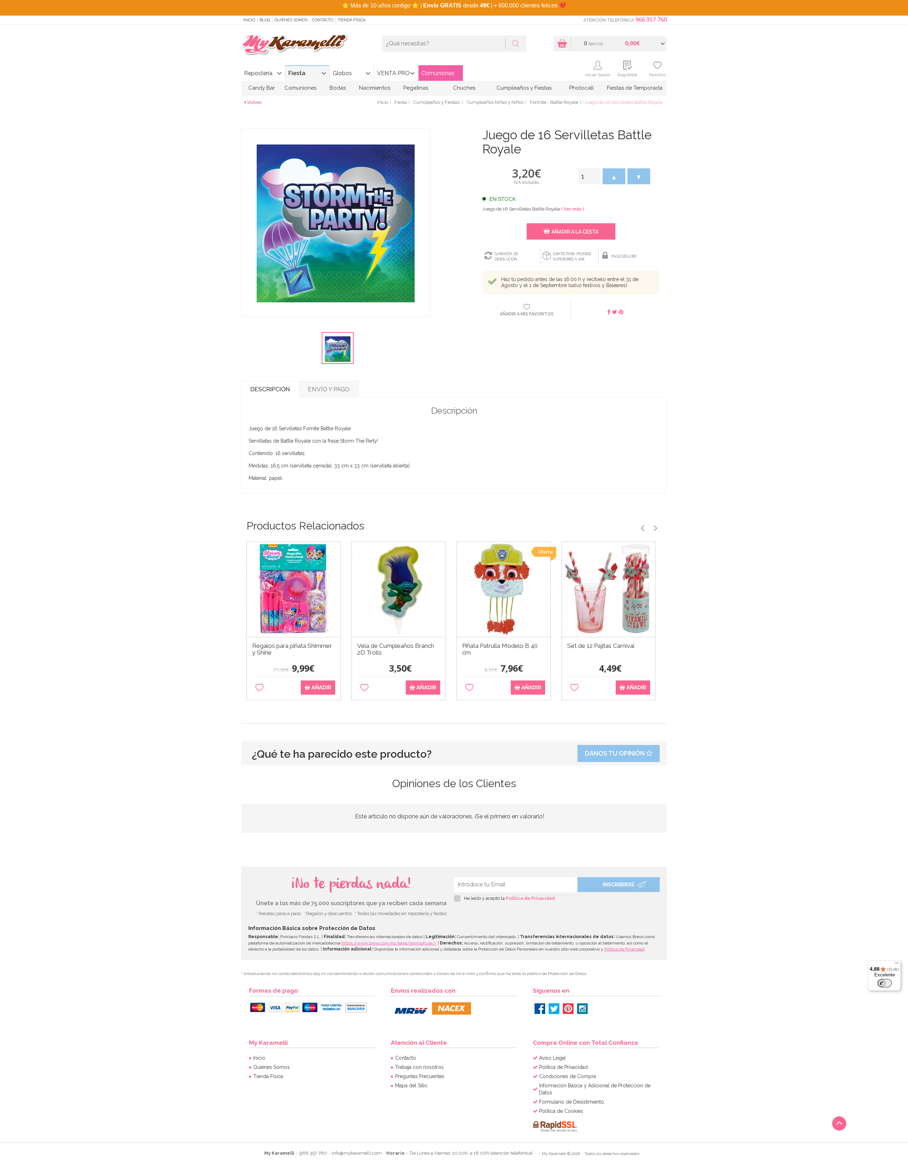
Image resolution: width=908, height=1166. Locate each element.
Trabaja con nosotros (419, 1067)
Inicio (249, 20)
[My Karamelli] (294, 45)
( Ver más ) (572, 209)
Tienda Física (351, 20)
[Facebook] (539, 1008)
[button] (614, 176)
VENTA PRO (393, 73)
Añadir (320, 687)
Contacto (322, 20)
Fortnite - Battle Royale (554, 102)
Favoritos (657, 74)
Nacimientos (374, 88)
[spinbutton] (589, 176)
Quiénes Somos (291, 20)
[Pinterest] (568, 1008)
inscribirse (619, 884)
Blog (265, 20)
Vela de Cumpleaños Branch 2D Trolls (395, 649)
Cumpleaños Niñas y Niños (495, 102)
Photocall (581, 88)
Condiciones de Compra (567, 1076)
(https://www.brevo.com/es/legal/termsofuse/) (389, 943)
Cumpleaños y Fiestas (524, 88)
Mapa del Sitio (411, 1085)
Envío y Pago (328, 389)
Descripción (270, 389)
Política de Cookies (561, 1111)
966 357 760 (651, 19)
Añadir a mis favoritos (527, 314)
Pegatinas (415, 88)
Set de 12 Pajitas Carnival (601, 646)
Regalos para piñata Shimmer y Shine (292, 649)
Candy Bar (261, 88)
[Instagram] (582, 1008)
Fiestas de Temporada (635, 88)
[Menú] (896, 964)
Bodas (338, 88)
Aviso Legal (552, 1058)
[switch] (884, 983)
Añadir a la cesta (575, 232)
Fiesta (296, 73)
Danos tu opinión (615, 753)
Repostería (258, 73)
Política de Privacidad (530, 898)
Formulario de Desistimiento (571, 1102)
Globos (342, 73)
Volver (254, 102)
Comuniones (437, 73)
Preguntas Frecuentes (419, 1076)
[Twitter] (554, 1008)
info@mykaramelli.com (357, 1153)
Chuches (464, 88)
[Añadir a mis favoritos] (259, 687)
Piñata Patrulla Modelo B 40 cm (500, 649)
